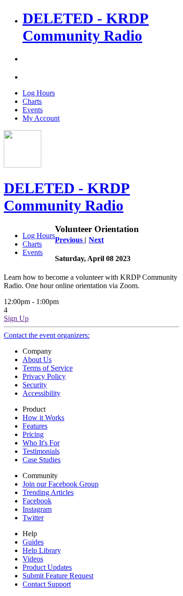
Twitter (33, 518)
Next (96, 240)
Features (35, 426)
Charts (32, 101)
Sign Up (16, 318)
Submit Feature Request (58, 576)
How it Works (43, 418)
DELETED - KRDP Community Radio (86, 27)
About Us (37, 359)
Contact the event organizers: (47, 335)
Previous (69, 240)
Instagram (37, 509)
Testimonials (41, 451)
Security (35, 385)
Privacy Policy (44, 376)
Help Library (42, 550)
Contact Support (47, 584)
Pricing (33, 434)
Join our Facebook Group (61, 484)
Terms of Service (48, 368)
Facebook (37, 501)
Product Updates (47, 567)
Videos (33, 559)
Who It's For (41, 443)
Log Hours (39, 93)
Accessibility (42, 393)
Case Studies (42, 460)
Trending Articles (48, 492)
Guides (33, 542)
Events (33, 110)
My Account (41, 118)
